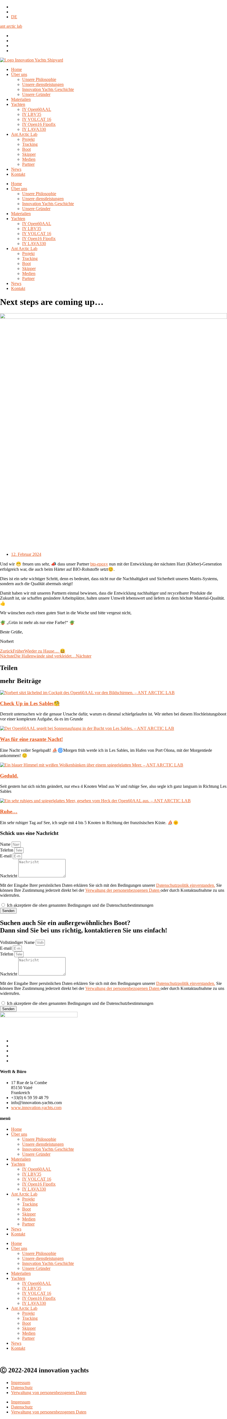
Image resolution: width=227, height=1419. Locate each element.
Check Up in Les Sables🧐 (30, 703)
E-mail (6, 856)
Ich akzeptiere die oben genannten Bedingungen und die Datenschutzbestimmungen (80, 905)
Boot (26, 149)
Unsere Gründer (36, 94)
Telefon (7, 850)
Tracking (30, 144)
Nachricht (9, 875)
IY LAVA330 (34, 129)
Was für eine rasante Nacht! (31, 739)
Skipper (29, 154)
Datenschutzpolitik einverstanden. (185, 885)
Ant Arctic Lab (24, 134)
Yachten (18, 104)
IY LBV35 (31, 114)
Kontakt (18, 174)
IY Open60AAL (36, 109)
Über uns (19, 74)
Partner (28, 164)
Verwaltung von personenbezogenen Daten (48, 1392)
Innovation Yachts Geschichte (48, 89)
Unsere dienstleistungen (43, 84)
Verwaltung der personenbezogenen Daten (123, 890)
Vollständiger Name (18, 942)
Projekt (28, 139)
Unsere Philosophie (39, 79)
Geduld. (9, 776)
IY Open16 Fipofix (39, 124)
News (16, 169)
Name (6, 844)
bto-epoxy (99, 564)
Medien (28, 159)
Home (16, 69)
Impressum (20, 1382)
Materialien (21, 99)
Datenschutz (22, 1387)
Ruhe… (8, 811)
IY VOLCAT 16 (36, 119)
